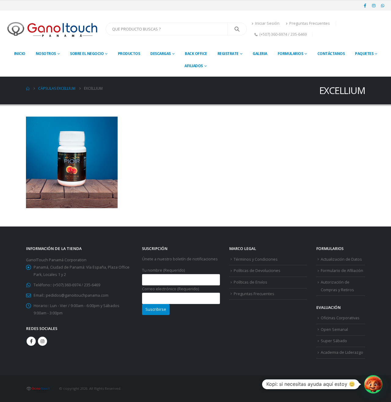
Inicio (19, 53)
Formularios (290, 53)
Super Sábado (334, 340)
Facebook (31, 341)
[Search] (237, 29)
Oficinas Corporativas (340, 318)
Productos (129, 53)
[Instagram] (374, 5)
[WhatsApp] (382, 5)
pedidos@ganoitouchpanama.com (77, 295)
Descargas (160, 53)
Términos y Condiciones (256, 259)
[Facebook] (365, 5)
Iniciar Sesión (267, 23)
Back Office (196, 53)
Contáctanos (331, 53)
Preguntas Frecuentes (309, 23)
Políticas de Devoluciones (257, 270)
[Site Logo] (53, 29)
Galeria (260, 53)
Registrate (228, 53)
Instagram (42, 341)
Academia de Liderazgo (342, 352)
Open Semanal (334, 329)
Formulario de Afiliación (342, 270)
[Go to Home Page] (28, 88)
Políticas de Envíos (250, 282)
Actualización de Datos (341, 259)
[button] (373, 384)
